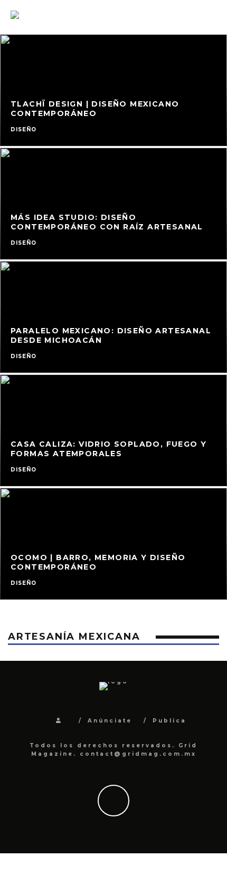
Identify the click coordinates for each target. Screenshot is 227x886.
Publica (169, 720)
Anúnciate (110, 720)
